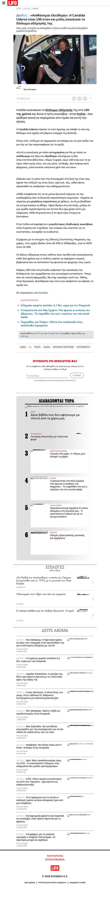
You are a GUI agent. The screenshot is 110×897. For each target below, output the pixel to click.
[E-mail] (85, 98)
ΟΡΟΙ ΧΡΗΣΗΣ (39, 380)
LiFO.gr (39, 333)
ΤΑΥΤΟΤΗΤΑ (55, 856)
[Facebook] (89, 80)
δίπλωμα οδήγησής (58, 110)
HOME (18, 8)
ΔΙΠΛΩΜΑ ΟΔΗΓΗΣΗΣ (63, 347)
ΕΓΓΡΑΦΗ (77, 375)
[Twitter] (93, 80)
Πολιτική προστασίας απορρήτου (52, 883)
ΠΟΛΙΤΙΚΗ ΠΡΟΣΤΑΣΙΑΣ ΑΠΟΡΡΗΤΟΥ (62, 380)
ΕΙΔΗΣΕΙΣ (27, 8)
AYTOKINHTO (83, 347)
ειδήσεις (24, 336)
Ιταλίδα (47, 347)
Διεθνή (35, 8)
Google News (54, 333)
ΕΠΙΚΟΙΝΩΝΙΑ (55, 859)
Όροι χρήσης (29, 883)
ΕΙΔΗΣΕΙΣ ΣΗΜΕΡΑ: (30, 300)
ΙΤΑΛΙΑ (37, 347)
